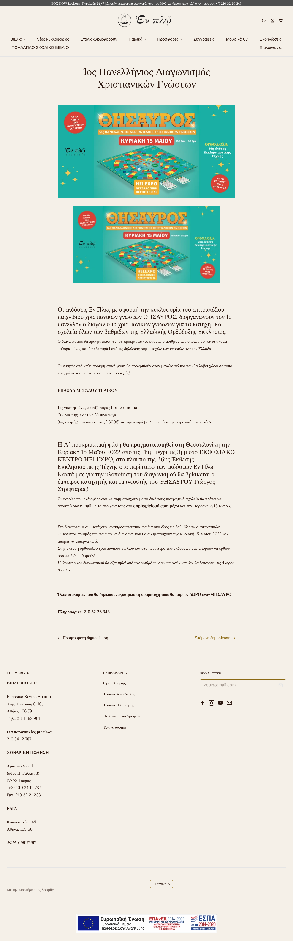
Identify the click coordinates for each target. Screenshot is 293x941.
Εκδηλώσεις (271, 39)
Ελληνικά (159, 884)
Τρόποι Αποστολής (119, 694)
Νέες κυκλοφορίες (52, 39)
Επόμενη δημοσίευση (213, 637)
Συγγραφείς (203, 39)
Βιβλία (16, 39)
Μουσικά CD (237, 39)
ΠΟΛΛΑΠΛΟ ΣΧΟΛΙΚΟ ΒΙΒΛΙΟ (40, 47)
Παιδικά (136, 39)
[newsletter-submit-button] (280, 686)
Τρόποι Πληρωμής (118, 705)
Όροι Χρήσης (114, 683)
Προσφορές (168, 39)
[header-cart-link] (279, 20)
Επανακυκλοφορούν (98, 39)
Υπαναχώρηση (115, 727)
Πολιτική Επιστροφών (121, 716)
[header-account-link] (270, 20)
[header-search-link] (262, 20)
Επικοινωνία (270, 47)
